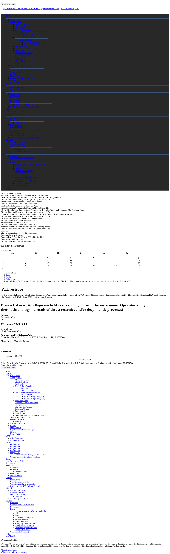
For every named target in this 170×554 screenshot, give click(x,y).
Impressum (18, 365)
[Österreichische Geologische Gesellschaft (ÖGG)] (41, 9)
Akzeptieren (5, 550)
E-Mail (3, 365)
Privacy (10, 365)
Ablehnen (13, 550)
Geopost (48, 297)
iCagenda (88, 360)
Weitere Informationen (9, 552)
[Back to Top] (2, 2)
